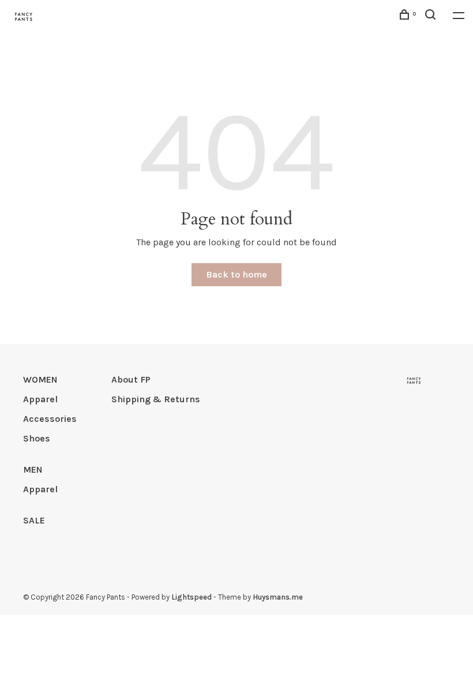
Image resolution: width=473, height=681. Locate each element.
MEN (33, 469)
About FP (131, 379)
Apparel (40, 399)
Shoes (36, 438)
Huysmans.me (278, 597)
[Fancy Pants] (414, 380)
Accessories (50, 418)
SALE (34, 520)
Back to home (236, 274)
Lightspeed (191, 597)
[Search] (431, 16)
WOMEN (40, 379)
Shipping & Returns (155, 399)
